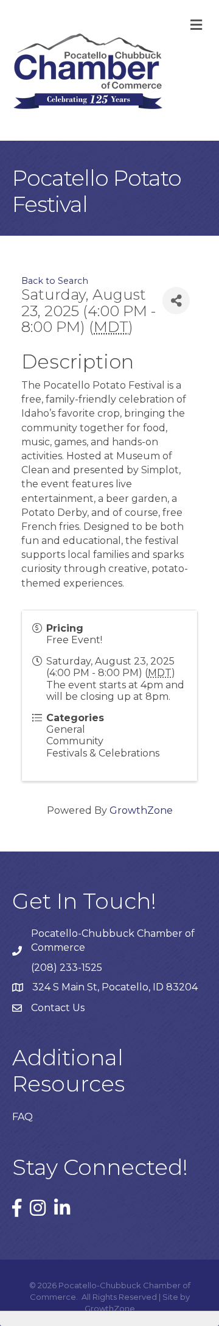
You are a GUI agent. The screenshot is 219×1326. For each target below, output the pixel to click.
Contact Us (58, 1008)
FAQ (22, 1117)
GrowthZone (141, 810)
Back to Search (54, 280)
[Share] (176, 300)
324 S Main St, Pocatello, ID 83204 (115, 987)
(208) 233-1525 (66, 967)
